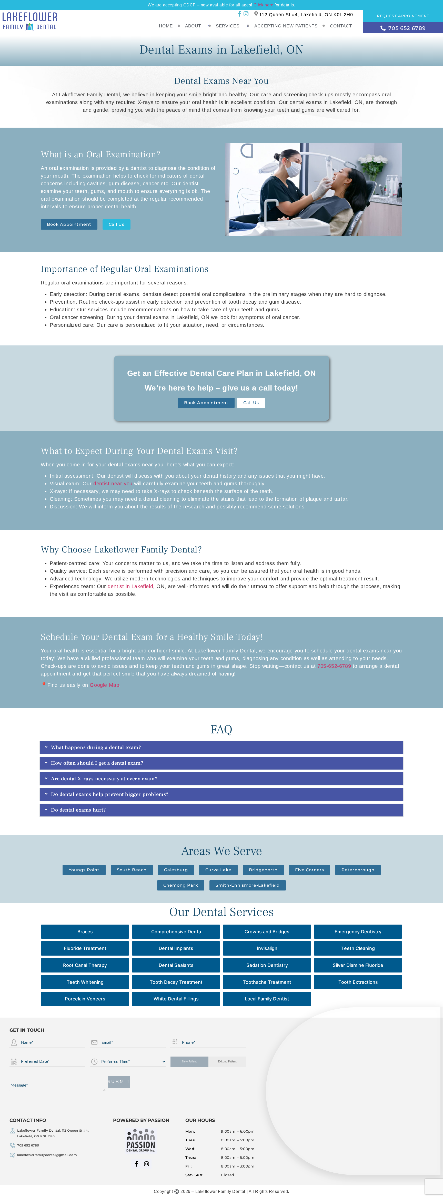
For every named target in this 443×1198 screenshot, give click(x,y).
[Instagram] (246, 14)
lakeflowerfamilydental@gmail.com (47, 1155)
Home (166, 25)
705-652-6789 (334, 666)
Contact (341, 25)
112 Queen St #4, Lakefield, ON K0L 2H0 (306, 14)
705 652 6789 (28, 1145)
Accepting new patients (286, 25)
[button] (221, 747)
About (193, 25)
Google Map (104, 685)
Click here (264, 5)
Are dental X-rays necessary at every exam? (104, 778)
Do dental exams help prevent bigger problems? (110, 794)
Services (227, 25)
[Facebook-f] (239, 14)
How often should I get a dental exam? (97, 763)
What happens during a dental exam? (96, 747)
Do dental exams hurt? (78, 810)
